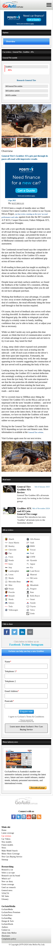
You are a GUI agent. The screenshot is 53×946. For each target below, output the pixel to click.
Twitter (26, 644)
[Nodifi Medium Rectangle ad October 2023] (26, 197)
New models (6, 842)
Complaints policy (9, 939)
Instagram (37, 644)
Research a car (7, 870)
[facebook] (13, 816)
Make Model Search (10, 851)
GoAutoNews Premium (11, 912)
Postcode (9, 701)
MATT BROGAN (18, 203)
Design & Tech (8, 921)
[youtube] (28, 816)
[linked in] (23, 816)
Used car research (9, 887)
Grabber (9, 67)
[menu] (48, 5)
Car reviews (6, 836)
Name (8, 661)
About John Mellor (9, 933)
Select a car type (8, 873)
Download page (38, 787)
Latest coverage (8, 833)
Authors (5, 927)
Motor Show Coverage (11, 854)
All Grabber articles (12, 91)
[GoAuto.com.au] (11, 9)
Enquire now (26, 711)
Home (4, 830)
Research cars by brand (11, 876)
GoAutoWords (7, 924)
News (4, 848)
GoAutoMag (6, 918)
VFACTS (5, 893)
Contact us (6, 930)
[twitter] (18, 816)
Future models (7, 845)
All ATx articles (10, 95)
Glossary (5, 899)
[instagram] (33, 816)
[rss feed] (39, 816)
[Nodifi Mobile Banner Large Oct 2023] (25, 25)
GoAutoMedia (7, 909)
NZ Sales (5, 896)
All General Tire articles (13, 86)
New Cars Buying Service (12, 857)
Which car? (6, 879)
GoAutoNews (7, 915)
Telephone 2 (10, 681)
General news (7, 890)
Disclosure (6, 936)
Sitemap (5, 860)
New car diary (7, 881)
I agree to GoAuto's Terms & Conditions (26, 716)
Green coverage (8, 884)
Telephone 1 (11, 671)
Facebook (15, 644)
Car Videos (6, 839)
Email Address (12, 691)
